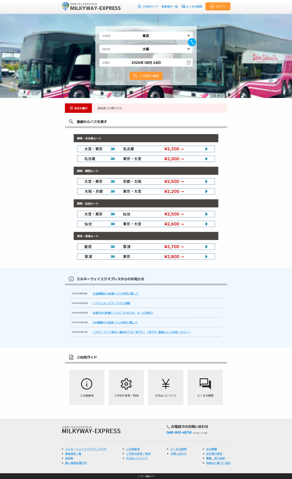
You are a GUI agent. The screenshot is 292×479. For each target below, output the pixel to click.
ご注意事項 (133, 449)
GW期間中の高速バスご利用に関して (115, 322)
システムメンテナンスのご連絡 (111, 303)
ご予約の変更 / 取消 (138, 453)
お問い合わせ (178, 453)
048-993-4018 (178, 432)
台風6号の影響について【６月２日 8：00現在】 (123, 313)
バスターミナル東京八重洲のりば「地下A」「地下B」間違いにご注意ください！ (142, 332)
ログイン (221, 6)
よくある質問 (194, 6)
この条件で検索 (149, 76)
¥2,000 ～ (174, 158)
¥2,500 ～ (174, 181)
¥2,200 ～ (174, 191)
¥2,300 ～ (174, 149)
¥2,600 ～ (174, 224)
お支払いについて (137, 458)
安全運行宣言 (214, 453)
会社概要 (211, 449)
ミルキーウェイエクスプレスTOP (85, 449)
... (149, 62)
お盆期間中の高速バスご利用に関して (116, 293)
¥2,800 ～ (174, 256)
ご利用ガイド (150, 6)
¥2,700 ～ (174, 246)
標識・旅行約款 (215, 458)
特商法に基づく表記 (218, 463)
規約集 (69, 458)
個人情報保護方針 (76, 463)
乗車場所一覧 (170, 6)
